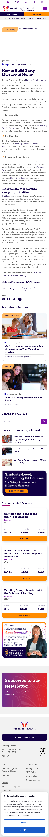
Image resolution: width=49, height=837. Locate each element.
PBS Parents (7, 196)
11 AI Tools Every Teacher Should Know (23, 399)
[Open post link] (24, 326)
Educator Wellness (12, 315)
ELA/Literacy (10, 30)
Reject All (27, 821)
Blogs (23, 18)
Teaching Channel (18, 64)
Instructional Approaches (23, 356)
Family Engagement (12, 289)
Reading (30, 289)
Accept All (27, 829)
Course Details (27, 538)
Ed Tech (8, 366)
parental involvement (33, 83)
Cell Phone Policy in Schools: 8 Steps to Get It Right (30, 461)
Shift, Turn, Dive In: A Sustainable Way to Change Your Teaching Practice (24, 349)
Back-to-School (10, 356)
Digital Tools (19, 405)
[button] (36, 2)
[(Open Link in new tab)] (24, 483)
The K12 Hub (14, 18)
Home (4, 18)
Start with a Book (17, 178)
